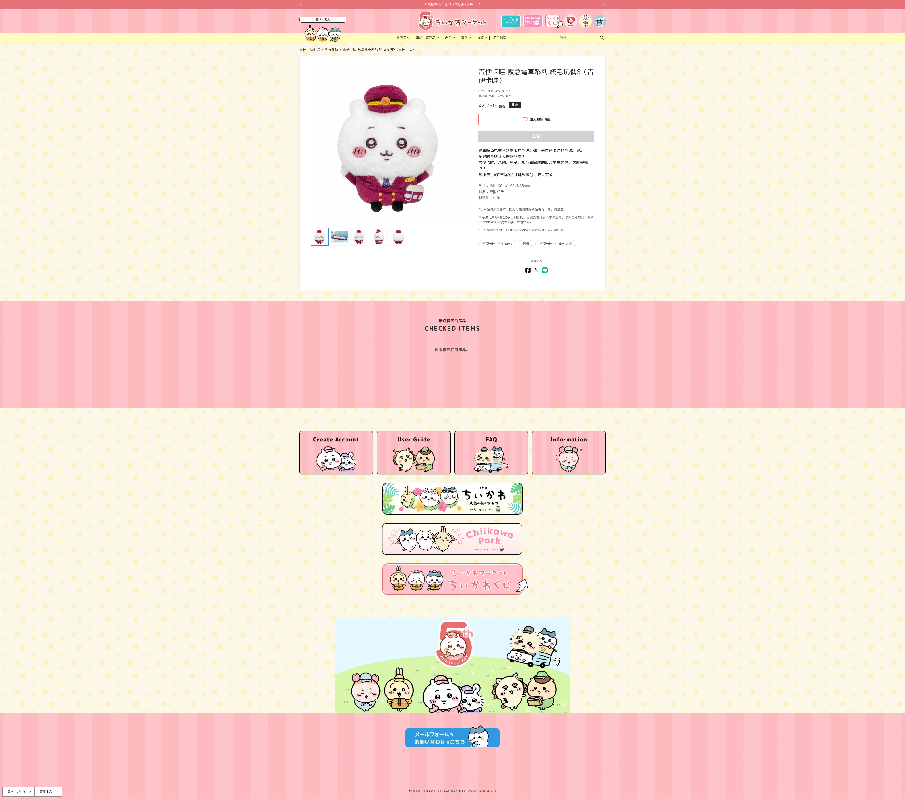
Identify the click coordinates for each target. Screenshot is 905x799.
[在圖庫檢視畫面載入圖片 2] (339, 237)
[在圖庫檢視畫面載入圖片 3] (359, 237)
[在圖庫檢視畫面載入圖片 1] (319, 237)
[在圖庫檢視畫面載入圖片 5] (398, 237)
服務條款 (356, 772)
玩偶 (526, 243)
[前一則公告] (301, 4)
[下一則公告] (604, 4)
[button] (402, 38)
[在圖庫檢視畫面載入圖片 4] (379, 237)
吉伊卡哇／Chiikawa (497, 243)
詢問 (481, 772)
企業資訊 (436, 772)
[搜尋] (601, 38)
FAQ (469, 772)
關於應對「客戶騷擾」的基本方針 (532, 772)
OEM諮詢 (496, 772)
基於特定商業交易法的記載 (405, 772)
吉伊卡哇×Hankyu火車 (555, 243)
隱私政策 (375, 772)
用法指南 (454, 772)
